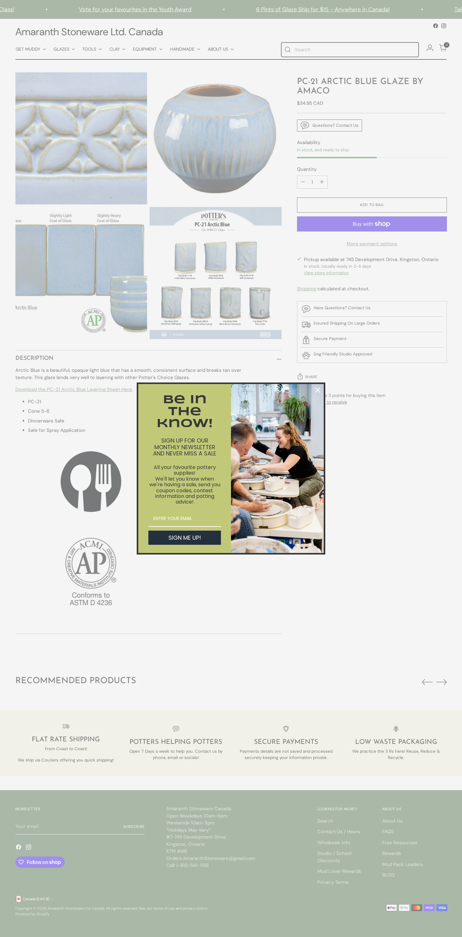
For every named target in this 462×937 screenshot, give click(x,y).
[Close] (317, 390)
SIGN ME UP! (184, 538)
